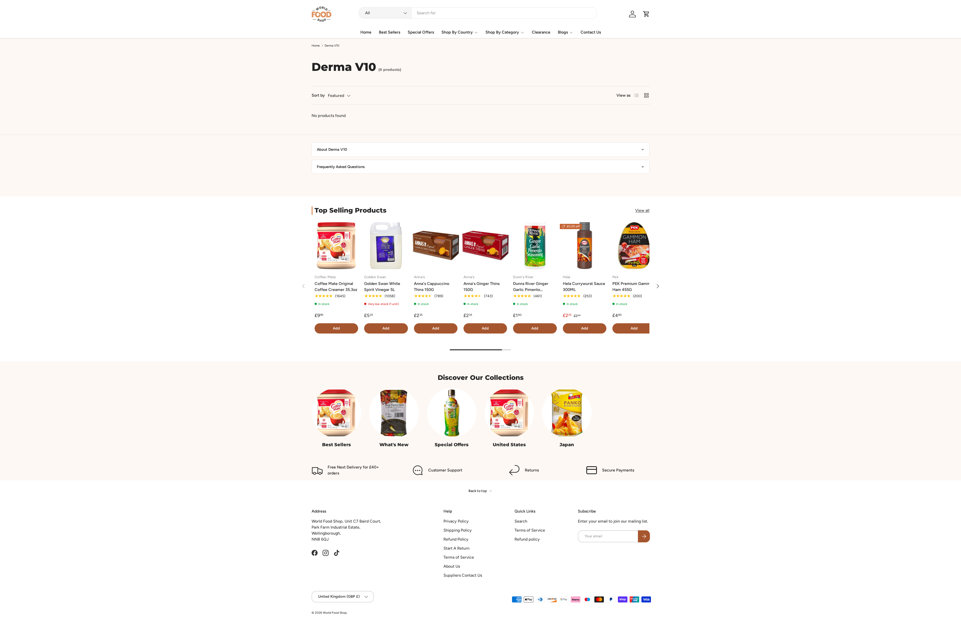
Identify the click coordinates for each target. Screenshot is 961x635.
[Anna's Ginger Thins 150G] (485, 245)
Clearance (541, 32)
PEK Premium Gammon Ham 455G (633, 286)
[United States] (509, 413)
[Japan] (567, 413)
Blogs (563, 32)
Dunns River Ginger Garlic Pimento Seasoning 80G (530, 289)
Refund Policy (455, 539)
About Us (451, 566)
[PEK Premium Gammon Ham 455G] (634, 245)
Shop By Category (502, 32)
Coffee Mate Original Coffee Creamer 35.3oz (336, 286)
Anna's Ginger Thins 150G (481, 286)
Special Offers (421, 32)
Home (365, 32)
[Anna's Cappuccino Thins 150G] (435, 245)
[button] (646, 14)
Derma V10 (332, 45)
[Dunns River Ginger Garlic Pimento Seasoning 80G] (535, 245)
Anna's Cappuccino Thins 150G (431, 286)
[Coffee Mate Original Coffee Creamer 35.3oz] (336, 245)
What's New (393, 444)
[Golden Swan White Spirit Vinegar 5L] (386, 245)
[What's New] (394, 413)
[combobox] (477, 13)
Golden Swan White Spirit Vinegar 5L (382, 286)
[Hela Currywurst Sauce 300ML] (584, 245)
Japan (567, 444)
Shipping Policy (457, 530)
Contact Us (591, 32)
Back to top (478, 491)
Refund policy (527, 539)
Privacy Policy (456, 521)
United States (509, 444)
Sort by (318, 95)
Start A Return (456, 548)
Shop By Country (457, 32)
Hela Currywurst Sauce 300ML (584, 286)
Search (521, 521)
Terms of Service (458, 557)
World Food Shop (335, 612)
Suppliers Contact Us (462, 575)
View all (642, 210)
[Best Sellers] (336, 413)
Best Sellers (389, 32)
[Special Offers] (451, 413)
